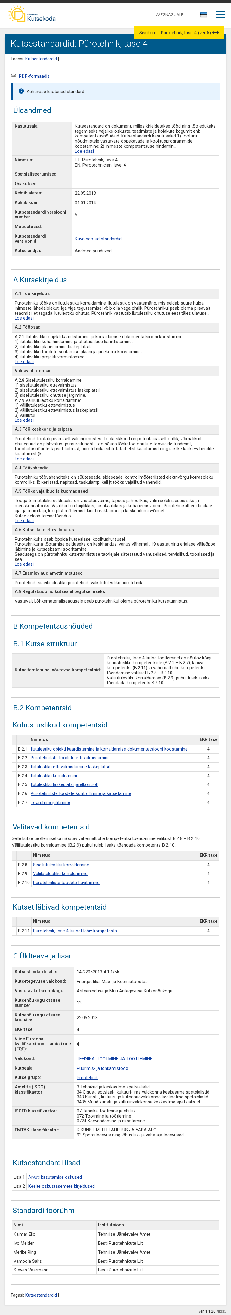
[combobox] (204, 16)
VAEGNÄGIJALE (169, 14)
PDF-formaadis (34, 76)
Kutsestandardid (41, 59)
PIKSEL (221, 1311)
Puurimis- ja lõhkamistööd (102, 1068)
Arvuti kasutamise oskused (55, 1177)
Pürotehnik (87, 1077)
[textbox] (202, 16)
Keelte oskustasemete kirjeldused (61, 1186)
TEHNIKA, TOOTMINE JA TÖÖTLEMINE (114, 1058)
